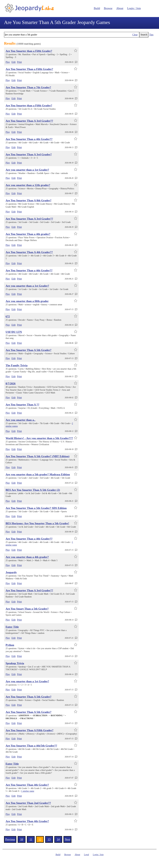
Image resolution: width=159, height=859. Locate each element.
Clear (135, 34)
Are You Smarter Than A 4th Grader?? (29, 252)
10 (21, 839)
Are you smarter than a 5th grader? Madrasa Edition (38, 474)
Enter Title (12, 626)
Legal (86, 854)
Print (19, 62)
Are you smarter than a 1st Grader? (27, 169)
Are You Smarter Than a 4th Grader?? (29, 139)
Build (97, 8)
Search (144, 34)
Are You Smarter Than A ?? (22, 404)
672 (8, 316)
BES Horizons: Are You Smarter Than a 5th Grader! (37, 523)
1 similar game (27, 791)
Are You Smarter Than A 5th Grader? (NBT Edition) (37, 456)
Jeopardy (11, 572)
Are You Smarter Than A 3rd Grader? (29, 154)
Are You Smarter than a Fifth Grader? (29, 51)
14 (58, 839)
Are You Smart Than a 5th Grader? (27, 608)
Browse (108, 8)
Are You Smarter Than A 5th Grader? (28, 350)
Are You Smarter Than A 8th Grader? (28, 200)
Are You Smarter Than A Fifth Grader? (29, 730)
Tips (151, 34)
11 (31, 839)
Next (67, 839)
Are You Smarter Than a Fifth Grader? (29, 69)
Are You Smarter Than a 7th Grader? (28, 87)
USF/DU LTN (14, 331)
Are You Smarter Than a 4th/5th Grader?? (31, 745)
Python (10, 644)
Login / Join (134, 8)
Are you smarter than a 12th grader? (28, 185)
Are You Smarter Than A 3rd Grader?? (29, 120)
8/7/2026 (11, 383)
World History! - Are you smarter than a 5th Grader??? (39, 438)
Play (8, 62)
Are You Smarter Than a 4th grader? (28, 234)
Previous (10, 839)
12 (40, 839)
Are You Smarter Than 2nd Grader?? (28, 802)
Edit (13, 62)
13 (49, 839)
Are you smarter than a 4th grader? (27, 557)
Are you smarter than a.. (20, 419)
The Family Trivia (16, 365)
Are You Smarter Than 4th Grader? (27, 784)
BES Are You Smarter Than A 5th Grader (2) (33, 489)
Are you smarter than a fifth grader (27, 301)
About (119, 8)
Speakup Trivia (15, 663)
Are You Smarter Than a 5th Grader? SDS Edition (36, 508)
